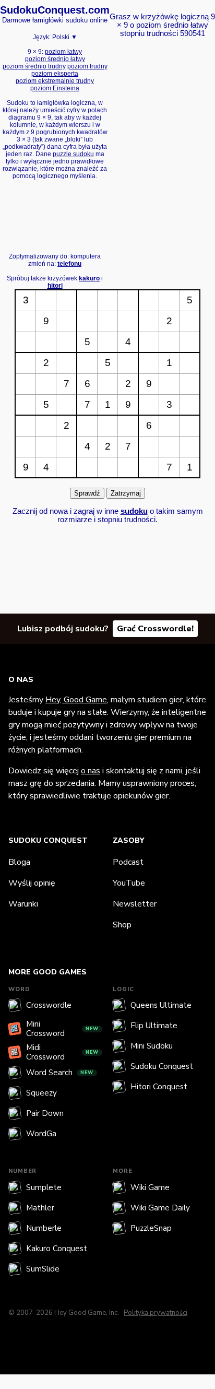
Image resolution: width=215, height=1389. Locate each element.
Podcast (128, 862)
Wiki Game (150, 1187)
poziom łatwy (63, 51)
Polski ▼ (64, 37)
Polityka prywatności (155, 1312)
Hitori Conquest (158, 1086)
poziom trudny (87, 66)
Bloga (19, 862)
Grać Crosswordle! (155, 628)
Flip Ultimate (153, 1025)
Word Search (59, 1072)
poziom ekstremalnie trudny (55, 81)
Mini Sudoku (151, 1046)
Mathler (40, 1208)
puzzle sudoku (73, 154)
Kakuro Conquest (56, 1248)
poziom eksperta (54, 73)
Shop (122, 925)
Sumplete (44, 1187)
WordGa (41, 1133)
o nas (90, 770)
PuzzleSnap (151, 1228)
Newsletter (135, 904)
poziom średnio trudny (34, 66)
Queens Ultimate (161, 1005)
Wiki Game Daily (160, 1208)
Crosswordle (48, 1005)
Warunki (23, 904)
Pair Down (45, 1113)
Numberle (44, 1228)
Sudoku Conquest (161, 1066)
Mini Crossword (62, 1029)
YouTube (129, 883)
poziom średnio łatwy (55, 59)
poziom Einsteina (54, 88)
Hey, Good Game (76, 699)
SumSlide (42, 1269)
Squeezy (41, 1093)
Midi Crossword (62, 1052)
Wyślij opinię (31, 883)
